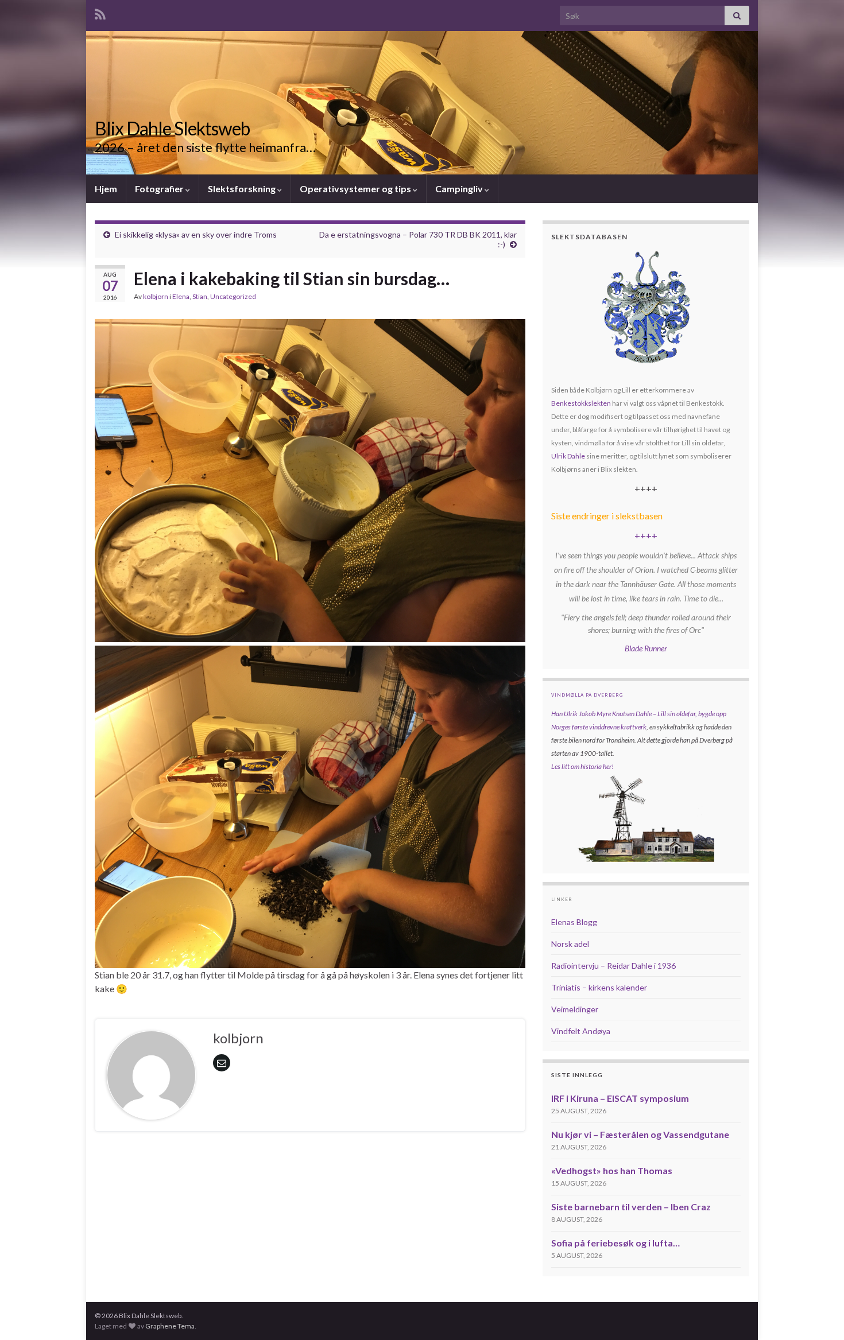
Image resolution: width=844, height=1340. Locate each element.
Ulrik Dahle (568, 456)
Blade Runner (646, 648)
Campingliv (460, 188)
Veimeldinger (574, 1009)
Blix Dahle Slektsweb (172, 128)
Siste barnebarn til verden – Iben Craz (631, 1206)
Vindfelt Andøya (580, 1031)
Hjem (106, 188)
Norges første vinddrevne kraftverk (598, 727)
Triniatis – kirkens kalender (599, 987)
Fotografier (160, 188)
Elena (180, 296)
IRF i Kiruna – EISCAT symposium (620, 1098)
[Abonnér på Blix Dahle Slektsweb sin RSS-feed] (100, 12)
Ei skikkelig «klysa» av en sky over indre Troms (196, 234)
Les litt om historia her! (582, 766)
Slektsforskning (242, 188)
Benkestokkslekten (581, 403)
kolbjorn (155, 296)
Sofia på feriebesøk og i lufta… (615, 1242)
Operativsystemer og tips (356, 188)
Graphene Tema (170, 1326)
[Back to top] (818, 1314)
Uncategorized (233, 296)
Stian (199, 296)
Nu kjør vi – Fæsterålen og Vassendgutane (640, 1134)
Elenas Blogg (574, 922)
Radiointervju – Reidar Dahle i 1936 (613, 965)
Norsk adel (570, 944)
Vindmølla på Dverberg (587, 695)
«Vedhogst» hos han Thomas (611, 1170)
